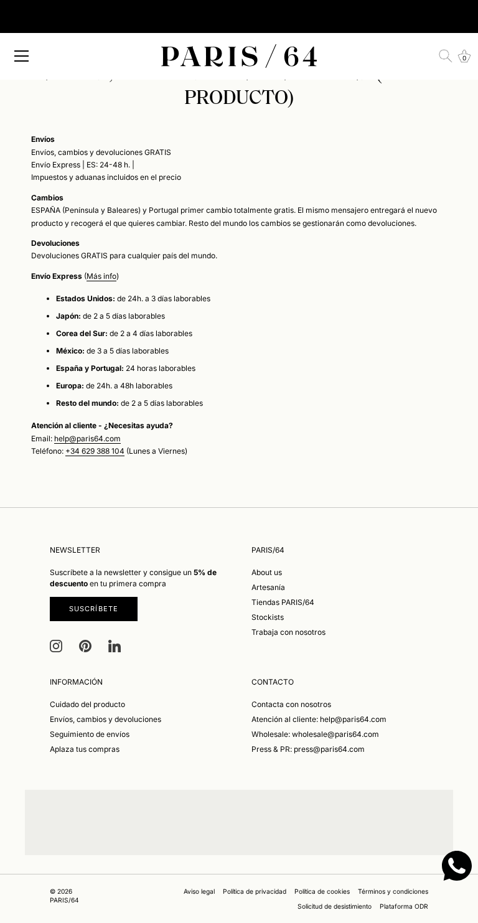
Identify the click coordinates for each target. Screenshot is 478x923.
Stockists (267, 617)
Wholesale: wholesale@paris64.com (315, 734)
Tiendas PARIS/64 (282, 602)
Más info (101, 276)
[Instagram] (56, 645)
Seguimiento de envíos (89, 734)
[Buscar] (445, 56)
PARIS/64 (64, 900)
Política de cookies (322, 891)
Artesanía (268, 587)
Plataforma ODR (404, 906)
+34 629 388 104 (94, 451)
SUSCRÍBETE (93, 608)
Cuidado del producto (87, 704)
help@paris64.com (87, 438)
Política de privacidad (254, 891)
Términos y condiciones (393, 891)
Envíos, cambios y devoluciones (105, 719)
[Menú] (21, 56)
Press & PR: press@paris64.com (308, 749)
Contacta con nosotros (291, 704)
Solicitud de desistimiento (335, 906)
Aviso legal (199, 891)
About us (266, 572)
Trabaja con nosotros (288, 632)
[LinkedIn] (114, 645)
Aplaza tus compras (85, 749)
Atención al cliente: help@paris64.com (319, 719)
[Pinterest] (85, 645)
